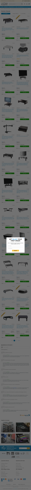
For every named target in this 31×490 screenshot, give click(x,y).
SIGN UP (15, 250)
